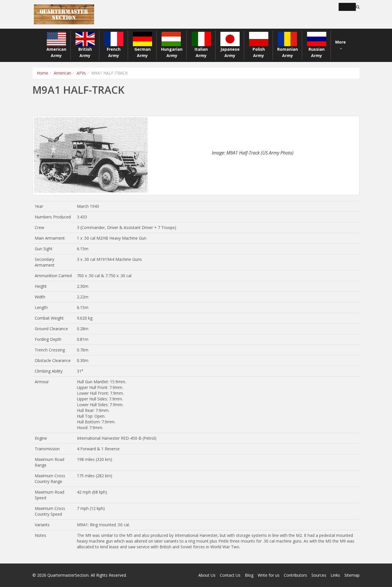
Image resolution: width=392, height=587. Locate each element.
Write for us (269, 575)
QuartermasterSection (68, 575)
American (62, 73)
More (340, 42)
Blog (249, 575)
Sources (318, 575)
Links (335, 575)
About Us (207, 575)
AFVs (81, 73)
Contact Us (230, 575)
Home (42, 73)
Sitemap (352, 575)
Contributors (295, 575)
